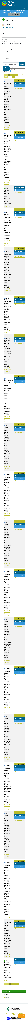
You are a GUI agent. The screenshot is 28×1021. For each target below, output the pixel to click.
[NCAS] (14, 1009)
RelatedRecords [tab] (7, 57)
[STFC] (14, 1018)
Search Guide (20, 74)
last (16, 75)
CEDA (14, 1014)
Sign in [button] (24, 8)
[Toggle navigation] (3, 8)
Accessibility (6, 1013)
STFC (14, 1011)
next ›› (13, 75)
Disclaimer (12, 1013)
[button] (8, 27)
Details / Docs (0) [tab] (19, 57)
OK (10, 14)
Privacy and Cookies (19, 1013)
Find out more (15, 14)
